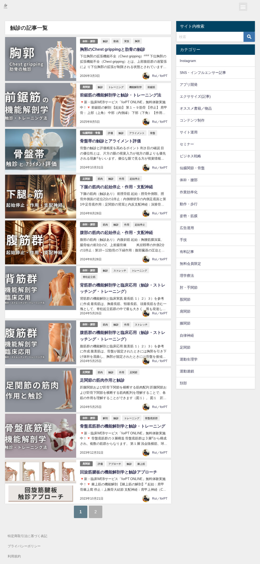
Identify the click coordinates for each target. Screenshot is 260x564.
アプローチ (114, 464)
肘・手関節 (189, 287)
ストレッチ (119, 270)
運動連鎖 (187, 371)
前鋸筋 (151, 87)
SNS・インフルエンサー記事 (203, 72)
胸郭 (137, 41)
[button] (243, 7)
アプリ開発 (189, 84)
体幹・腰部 (89, 41)
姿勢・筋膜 (189, 216)
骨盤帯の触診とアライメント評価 (110, 141)
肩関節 (86, 87)
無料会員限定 (190, 263)
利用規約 (14, 556)
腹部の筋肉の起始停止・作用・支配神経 (116, 232)
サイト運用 (189, 132)
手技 (183, 240)
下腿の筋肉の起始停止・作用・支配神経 (116, 187)
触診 (105, 41)
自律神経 (187, 335)
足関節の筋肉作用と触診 (102, 380)
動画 (116, 41)
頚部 (183, 383)
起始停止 (135, 178)
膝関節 (185, 323)
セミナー (187, 144)
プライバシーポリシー (24, 546)
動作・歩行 (189, 204)
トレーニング (116, 87)
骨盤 (152, 133)
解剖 (105, 418)
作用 (121, 178)
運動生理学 (189, 359)
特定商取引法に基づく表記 (27, 536)
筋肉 (100, 178)
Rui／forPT (159, 75)
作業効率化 (189, 192)
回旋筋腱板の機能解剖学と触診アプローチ (118, 472)
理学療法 (187, 275)
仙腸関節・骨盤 (91, 133)
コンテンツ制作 (192, 120)
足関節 (86, 179)
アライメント (136, 133)
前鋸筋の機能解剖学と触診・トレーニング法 (120, 95)
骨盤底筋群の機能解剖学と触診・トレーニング (122, 426)
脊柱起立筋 (89, 277)
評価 (110, 133)
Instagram (188, 60)
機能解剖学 (135, 87)
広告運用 (187, 228)
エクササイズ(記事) (195, 96)
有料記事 (187, 251)
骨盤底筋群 (151, 418)
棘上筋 (141, 464)
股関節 (185, 299)
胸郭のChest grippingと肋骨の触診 (112, 49)
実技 (126, 41)
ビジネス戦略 (190, 156)
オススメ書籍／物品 (196, 108)
